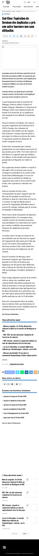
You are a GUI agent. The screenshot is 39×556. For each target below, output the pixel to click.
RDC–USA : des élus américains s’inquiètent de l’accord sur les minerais (17, 335)
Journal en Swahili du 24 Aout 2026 (14, 409)
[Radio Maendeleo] (8, 2)
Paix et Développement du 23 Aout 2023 (16, 413)
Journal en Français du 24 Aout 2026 (15, 405)
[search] (25, 2)
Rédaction (5, 41)
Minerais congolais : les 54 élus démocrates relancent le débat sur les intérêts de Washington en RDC (19, 328)
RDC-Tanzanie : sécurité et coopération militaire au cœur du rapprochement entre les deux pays (19, 342)
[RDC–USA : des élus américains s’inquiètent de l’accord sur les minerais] (32, 494)
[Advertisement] (19, 448)
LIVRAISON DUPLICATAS (17, 364)
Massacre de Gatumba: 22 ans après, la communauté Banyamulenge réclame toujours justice (19, 354)
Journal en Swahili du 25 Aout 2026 (14, 400)
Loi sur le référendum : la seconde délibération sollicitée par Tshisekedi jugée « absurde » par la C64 (19, 348)
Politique (7, 14)
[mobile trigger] (4, 2)
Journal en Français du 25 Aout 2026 (15, 396)
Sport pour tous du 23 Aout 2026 (14, 417)
